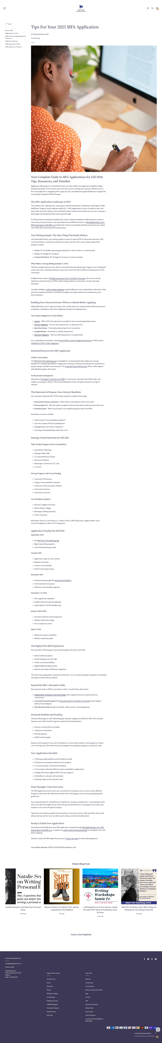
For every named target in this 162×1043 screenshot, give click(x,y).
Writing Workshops (15, 958)
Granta (37, 321)
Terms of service (91, 1015)
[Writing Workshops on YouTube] (156, 959)
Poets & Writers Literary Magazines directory (75, 340)
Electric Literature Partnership (94, 990)
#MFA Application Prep (11, 33)
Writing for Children (52, 993)
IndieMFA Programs (52, 1004)
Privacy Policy (89, 1012)
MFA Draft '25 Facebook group (45, 361)
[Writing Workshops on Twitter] (148, 959)
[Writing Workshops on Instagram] (152, 959)
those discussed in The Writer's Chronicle (74, 701)
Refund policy (89, 1008)
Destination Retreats (53, 1008)
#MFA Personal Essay (11, 41)
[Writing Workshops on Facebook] (144, 959)
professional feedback (63, 580)
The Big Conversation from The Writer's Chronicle (67, 278)
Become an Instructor (92, 1004)
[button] (157, 8)
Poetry (49, 990)
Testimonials (89, 983)
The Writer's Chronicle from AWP (52, 379)
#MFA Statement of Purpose (13, 47)
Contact (88, 997)
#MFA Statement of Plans (12, 44)
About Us (88, 979)
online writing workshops (55, 289)
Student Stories (51, 1012)
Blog (87, 993)
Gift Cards (50, 1015)
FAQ (87, 1001)
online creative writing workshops (75, 830)
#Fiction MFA (9, 30)
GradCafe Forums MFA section (76, 366)
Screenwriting (51, 997)
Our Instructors (90, 986)
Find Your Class (51, 979)
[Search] (152, 8)
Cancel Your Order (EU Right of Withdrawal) (94, 1020)
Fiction (49, 983)
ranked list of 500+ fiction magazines (45, 343)
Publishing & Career (52, 1001)
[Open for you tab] (157, 1037)
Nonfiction (50, 986)
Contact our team (71, 838)
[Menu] (4, 8)
